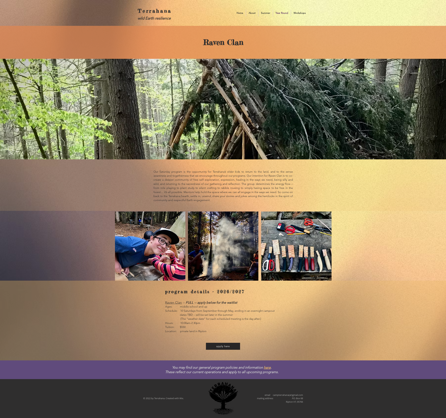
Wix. (181, 398)
